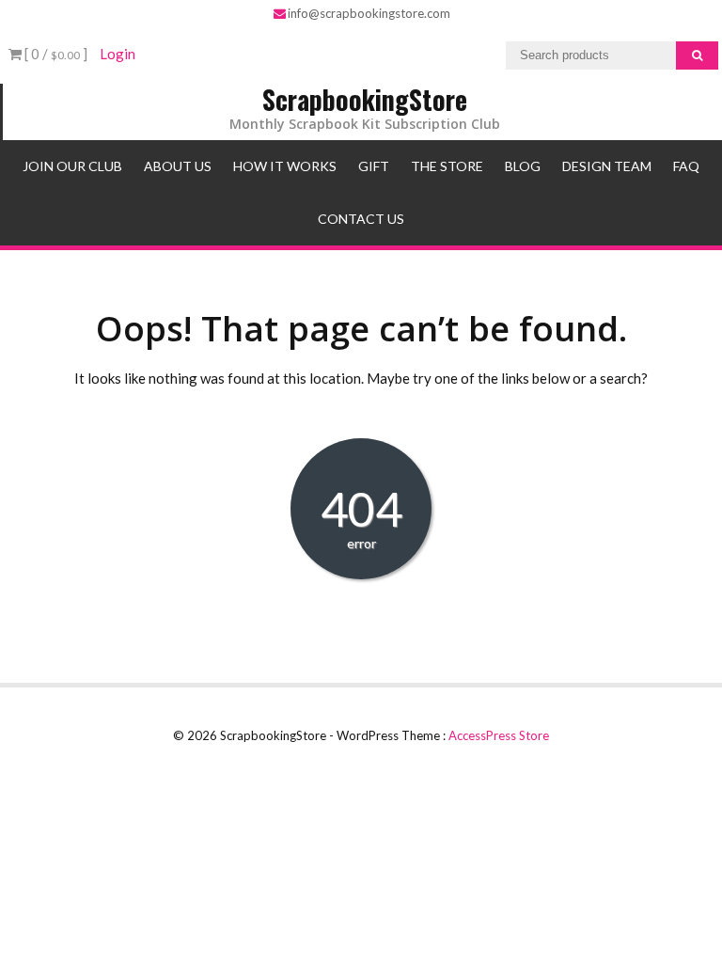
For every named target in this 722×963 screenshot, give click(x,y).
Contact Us (361, 219)
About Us (178, 166)
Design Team (606, 166)
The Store (447, 166)
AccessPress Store (498, 735)
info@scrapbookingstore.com (369, 13)
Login (117, 53)
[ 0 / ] (54, 53)
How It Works (285, 166)
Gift (373, 166)
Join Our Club (72, 166)
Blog (523, 166)
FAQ (686, 166)
